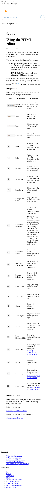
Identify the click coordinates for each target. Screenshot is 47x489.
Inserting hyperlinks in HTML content (32, 352)
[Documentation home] (12, 10)
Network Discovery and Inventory (17, 464)
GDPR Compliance (12, 483)
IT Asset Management (13, 458)
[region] (23, 244)
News (8, 478)
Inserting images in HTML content (33, 377)
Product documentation (14, 485)
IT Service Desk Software (15, 462)
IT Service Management (14, 456)
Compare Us (10, 476)
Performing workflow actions (16, 411)
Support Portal (11, 487)
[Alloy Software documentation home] (4, 10)
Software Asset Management (15, 460)
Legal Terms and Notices (14, 480)
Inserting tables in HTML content (33, 388)
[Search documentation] (38, 17)
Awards (8, 474)
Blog (7, 472)
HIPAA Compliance (12, 481)
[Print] (7, 32)
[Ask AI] (42, 17)
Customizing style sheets (14, 418)
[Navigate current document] (43, 10)
